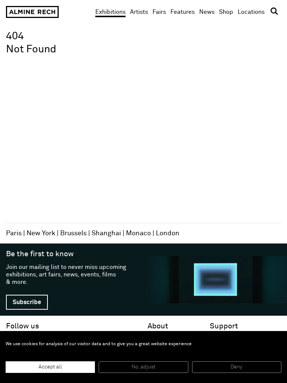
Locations (251, 12)
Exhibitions (110, 12)
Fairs (159, 12)
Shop (226, 12)
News (207, 12)
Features (182, 12)
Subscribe (27, 302)
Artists (139, 12)
